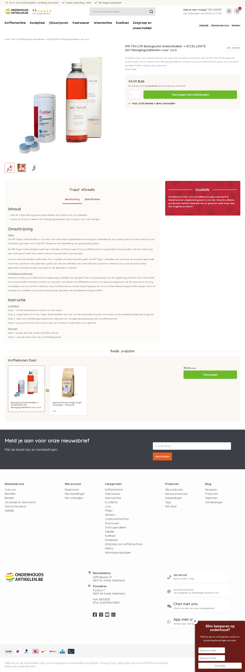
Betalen (9, 498)
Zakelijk (203, 25)
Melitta (109, 548)
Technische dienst (15, 506)
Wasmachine (103, 23)
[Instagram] (101, 615)
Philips (108, 510)
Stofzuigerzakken (115, 527)
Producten (211, 493)
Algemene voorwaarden (69, 663)
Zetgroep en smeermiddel (142, 25)
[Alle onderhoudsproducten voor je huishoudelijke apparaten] (42, 577)
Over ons (10, 489)
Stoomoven (112, 523)
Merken (236, 25)
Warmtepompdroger (118, 552)
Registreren (72, 489)
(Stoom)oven (58, 23)
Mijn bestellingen (75, 493)
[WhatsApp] (113, 615)
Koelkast (122, 23)
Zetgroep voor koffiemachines (123, 544)
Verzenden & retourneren (20, 502)
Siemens (110, 514)
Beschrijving (72, 199)
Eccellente (111, 502)
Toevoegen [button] (210, 374)
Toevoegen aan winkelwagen (190, 94)
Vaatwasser (81, 23)
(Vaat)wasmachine (117, 519)
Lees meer (130, 69)
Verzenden (220, 665)
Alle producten (174, 489)
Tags (168, 502)
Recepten (211, 489)
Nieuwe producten (176, 493)
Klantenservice (220, 25)
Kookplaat (37, 23)
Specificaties (92, 199)
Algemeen (211, 498)
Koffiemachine (15, 23)
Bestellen (10, 493)
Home (7, 39)
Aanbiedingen (173, 498)
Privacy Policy (108, 663)
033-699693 (215, 9)
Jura (108, 506)
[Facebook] (95, 615)
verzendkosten (151, 86)
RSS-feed (170, 506)
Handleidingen (214, 502)
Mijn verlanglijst (74, 498)
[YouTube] (107, 615)
